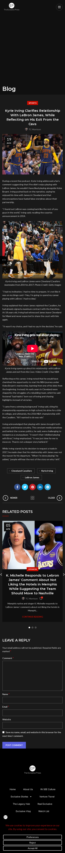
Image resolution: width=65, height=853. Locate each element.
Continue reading (32, 617)
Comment (8, 657)
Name (6, 693)
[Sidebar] (4, 260)
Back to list (32, 498)
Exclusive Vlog (23, 811)
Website (6, 719)
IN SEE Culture (47, 789)
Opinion (32, 569)
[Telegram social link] (47, 487)
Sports (32, 103)
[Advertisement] (32, 51)
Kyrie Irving (47, 470)
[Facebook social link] (17, 487)
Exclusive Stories (19, 796)
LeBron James (32, 477)
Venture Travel (46, 796)
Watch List (43, 811)
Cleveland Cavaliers (21, 470)
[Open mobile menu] (59, 7)
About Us (28, 789)
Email (5, 706)
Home (13, 789)
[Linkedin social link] (40, 487)
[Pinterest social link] (32, 487)
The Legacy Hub (21, 804)
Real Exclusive (45, 804)
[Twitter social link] (25, 487)
